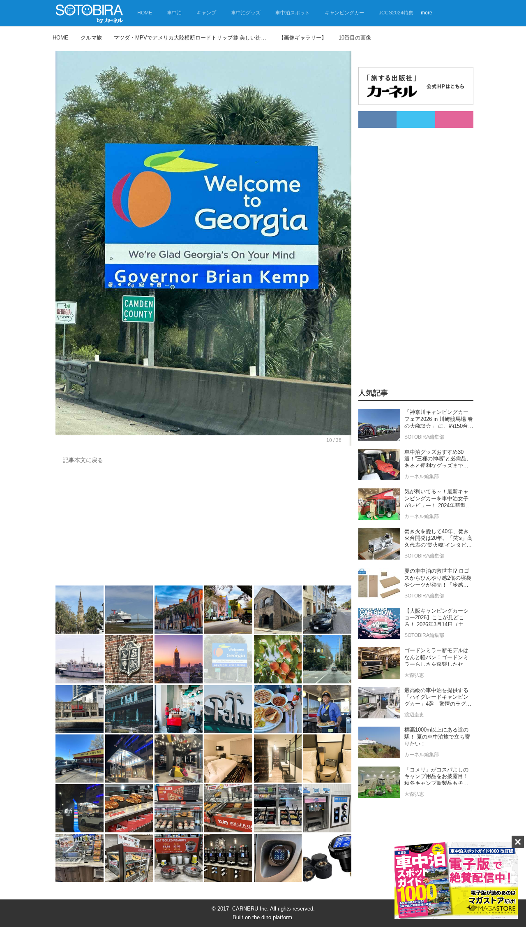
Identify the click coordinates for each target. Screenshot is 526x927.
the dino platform (272, 917)
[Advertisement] (203, 526)
